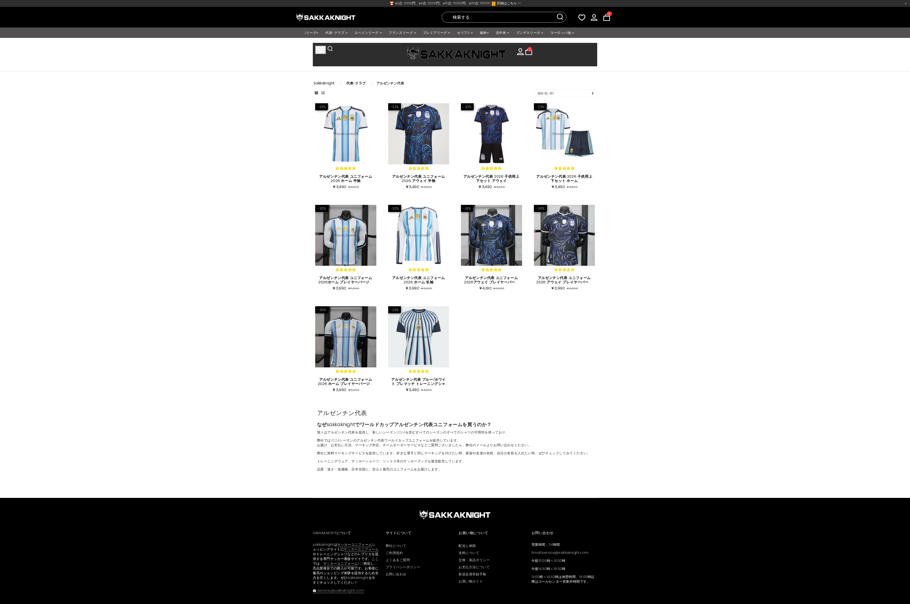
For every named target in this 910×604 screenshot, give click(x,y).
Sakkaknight (324, 83)
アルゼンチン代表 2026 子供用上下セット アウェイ (491, 178)
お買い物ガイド (471, 581)
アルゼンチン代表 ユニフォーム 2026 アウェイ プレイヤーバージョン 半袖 (564, 282)
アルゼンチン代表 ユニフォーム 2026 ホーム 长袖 (418, 279)
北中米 (501, 32)
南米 (483, 32)
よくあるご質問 (398, 560)
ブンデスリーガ (528, 32)
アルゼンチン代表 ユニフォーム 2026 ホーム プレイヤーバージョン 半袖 (346, 383)
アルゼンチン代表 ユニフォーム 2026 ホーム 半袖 (345, 178)
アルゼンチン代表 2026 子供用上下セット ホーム (564, 178)
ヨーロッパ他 (561, 32)
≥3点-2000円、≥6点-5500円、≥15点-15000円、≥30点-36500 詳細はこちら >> (457, 3)
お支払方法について (474, 567)
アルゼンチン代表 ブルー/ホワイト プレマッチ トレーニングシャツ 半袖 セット (418, 383)
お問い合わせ (396, 574)
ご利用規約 (394, 552)
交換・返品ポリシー (474, 560)
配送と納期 (467, 545)
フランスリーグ (401, 32)
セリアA (464, 32)
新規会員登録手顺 (472, 574)
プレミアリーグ (435, 32)
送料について (469, 552)
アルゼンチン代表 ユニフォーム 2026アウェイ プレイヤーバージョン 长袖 (491, 282)
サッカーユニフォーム (354, 544)
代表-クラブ (335, 32)
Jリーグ (310, 32)
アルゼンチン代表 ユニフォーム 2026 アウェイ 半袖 (418, 178)
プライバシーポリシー (403, 567)
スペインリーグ (367, 32)
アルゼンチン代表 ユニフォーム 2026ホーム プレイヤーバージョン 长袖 (345, 282)
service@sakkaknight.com (340, 590)
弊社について (396, 545)
